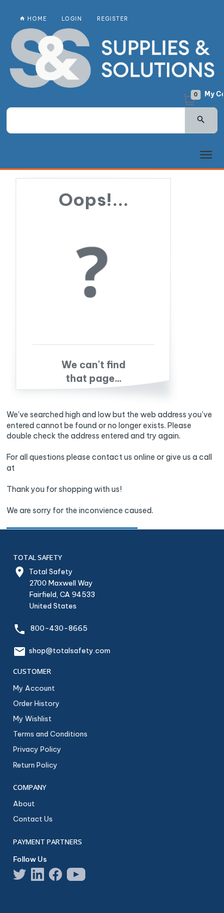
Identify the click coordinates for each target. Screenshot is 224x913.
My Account (34, 688)
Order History (36, 703)
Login (71, 18)
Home (36, 18)
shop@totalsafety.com (69, 650)
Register (112, 18)
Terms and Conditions (50, 733)
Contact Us (33, 818)
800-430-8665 (59, 628)
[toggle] (206, 155)
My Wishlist (32, 718)
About (24, 803)
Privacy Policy (37, 749)
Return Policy (35, 764)
